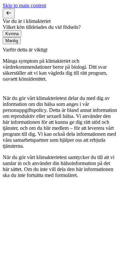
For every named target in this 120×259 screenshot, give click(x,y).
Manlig (11, 40)
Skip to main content (24, 5)
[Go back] (9, 13)
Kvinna (12, 33)
